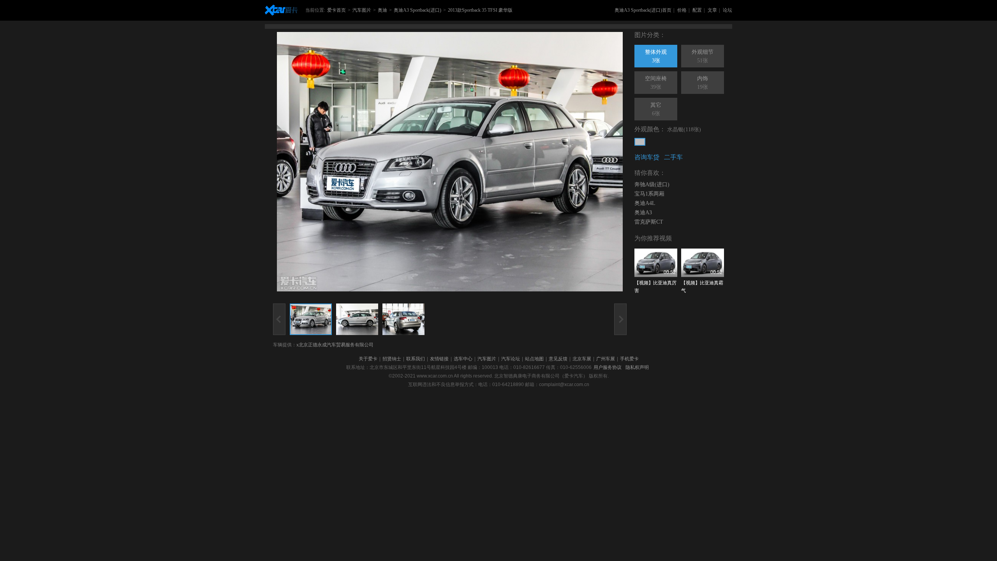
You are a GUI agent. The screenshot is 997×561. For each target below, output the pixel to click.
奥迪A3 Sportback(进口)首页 (643, 10)
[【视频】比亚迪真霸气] (702, 263)
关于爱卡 (368, 359)
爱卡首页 (336, 10)
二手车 (673, 157)
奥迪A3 (643, 212)
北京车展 (581, 359)
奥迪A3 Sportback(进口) (417, 10)
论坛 (727, 10)
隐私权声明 (637, 367)
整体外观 (656, 56)
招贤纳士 (391, 359)
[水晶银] (639, 142)
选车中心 (463, 359)
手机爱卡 (629, 359)
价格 (682, 10)
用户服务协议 (608, 367)
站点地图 (534, 359)
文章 (712, 10)
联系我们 (415, 359)
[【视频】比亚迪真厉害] (655, 263)
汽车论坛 (510, 359)
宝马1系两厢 (649, 194)
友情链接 (439, 359)
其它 (655, 109)
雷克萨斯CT (648, 222)
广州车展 (605, 359)
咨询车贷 (646, 157)
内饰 (702, 83)
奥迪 (382, 10)
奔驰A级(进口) (651, 184)
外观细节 (702, 56)
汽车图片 (361, 10)
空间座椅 (656, 83)
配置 (697, 10)
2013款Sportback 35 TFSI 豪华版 (480, 10)
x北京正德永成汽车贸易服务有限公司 (334, 345)
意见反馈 (558, 359)
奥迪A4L (644, 203)
